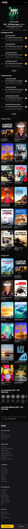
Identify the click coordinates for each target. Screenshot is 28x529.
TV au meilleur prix (5, 517)
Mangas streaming (5, 502)
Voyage (17, 28)
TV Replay (3, 491)
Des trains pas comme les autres (20, 139)
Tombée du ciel (5, 340)
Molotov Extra (4, 512)
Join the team (4, 438)
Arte (2, 412)
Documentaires (12, 28)
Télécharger (3, 457)
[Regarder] (26, 38)
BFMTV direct (4, 481)
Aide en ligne (4, 447)
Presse (2, 433)
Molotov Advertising (5, 436)
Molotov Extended (5, 513)
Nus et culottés (18, 182)
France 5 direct (4, 472)
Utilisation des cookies (6, 452)
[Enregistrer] (26, 81)
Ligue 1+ (3, 515)
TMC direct (3, 479)
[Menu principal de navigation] (25, 2)
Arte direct (3, 476)
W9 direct (3, 478)
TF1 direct (3, 467)
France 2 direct (4, 469)
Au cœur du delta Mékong (19, 248)
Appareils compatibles (6, 459)
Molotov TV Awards (5, 500)
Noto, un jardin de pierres (19, 227)
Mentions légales (5, 450)
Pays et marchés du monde (6, 383)
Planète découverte (19, 319)
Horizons (3, 319)
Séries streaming (5, 496)
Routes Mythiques (19, 382)
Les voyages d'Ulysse (6, 275)
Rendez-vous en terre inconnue (6, 183)
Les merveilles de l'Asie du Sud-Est (7, 161)
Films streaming (4, 495)
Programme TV (4, 489)
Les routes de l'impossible (4, 139)
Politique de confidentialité (7, 448)
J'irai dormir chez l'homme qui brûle (5, 205)
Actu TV (3, 503)
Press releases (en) (5, 435)
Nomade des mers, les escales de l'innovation (6, 227)
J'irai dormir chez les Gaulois (6, 248)
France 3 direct (4, 471)
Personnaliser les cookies (6, 455)
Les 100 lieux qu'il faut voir (20, 205)
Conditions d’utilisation (6, 454)
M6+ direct (3, 474)
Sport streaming (4, 498)
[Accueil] (5, 2)
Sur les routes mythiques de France (21, 298)
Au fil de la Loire (5, 361)
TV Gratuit (3, 493)
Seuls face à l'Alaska (19, 160)
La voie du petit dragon (20, 361)
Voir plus (25, 30)
